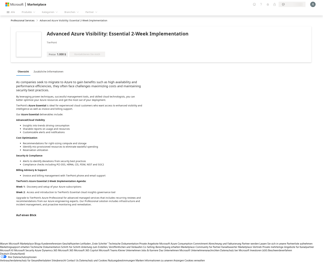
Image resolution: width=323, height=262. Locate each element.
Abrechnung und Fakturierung (224, 243)
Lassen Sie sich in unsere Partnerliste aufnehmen (285, 243)
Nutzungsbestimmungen (121, 260)
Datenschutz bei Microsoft (234, 250)
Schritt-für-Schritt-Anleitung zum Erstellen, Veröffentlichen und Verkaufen (101, 247)
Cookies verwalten (195, 260)
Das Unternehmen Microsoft (174, 250)
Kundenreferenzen (51, 243)
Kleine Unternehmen (129, 250)
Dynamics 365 (49, 250)
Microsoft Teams (108, 250)
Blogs (37, 243)
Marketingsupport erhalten (15, 247)
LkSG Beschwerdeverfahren (277, 250)
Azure (38, 250)
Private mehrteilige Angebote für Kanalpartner (288, 247)
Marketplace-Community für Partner (201, 247)
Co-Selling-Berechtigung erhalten (161, 247)
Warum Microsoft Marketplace (17, 243)
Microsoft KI (6, 250)
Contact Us (73, 260)
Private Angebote (149, 243)
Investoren (255, 250)
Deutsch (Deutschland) (12, 253)
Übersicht (23, 71)
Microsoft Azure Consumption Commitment (183, 243)
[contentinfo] (37, 20)
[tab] (24, 71)
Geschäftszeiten (71, 243)
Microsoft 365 (65, 250)
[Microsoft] (14, 4)
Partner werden (250, 243)
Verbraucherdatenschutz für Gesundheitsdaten (25, 260)
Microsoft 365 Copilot (86, 250)
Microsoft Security (24, 250)
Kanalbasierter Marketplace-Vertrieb (241, 247)
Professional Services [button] (22, 20)
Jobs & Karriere (149, 250)
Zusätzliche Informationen (48, 71)
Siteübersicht (59, 260)
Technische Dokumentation (124, 243)
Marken (140, 260)
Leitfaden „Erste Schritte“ (94, 243)
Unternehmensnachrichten (205, 250)
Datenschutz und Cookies (93, 260)
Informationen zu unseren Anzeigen (164, 260)
